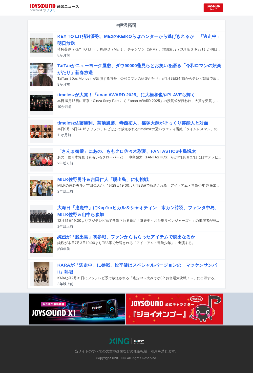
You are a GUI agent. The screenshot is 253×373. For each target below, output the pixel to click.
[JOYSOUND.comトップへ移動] (213, 7)
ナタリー (53, 10)
